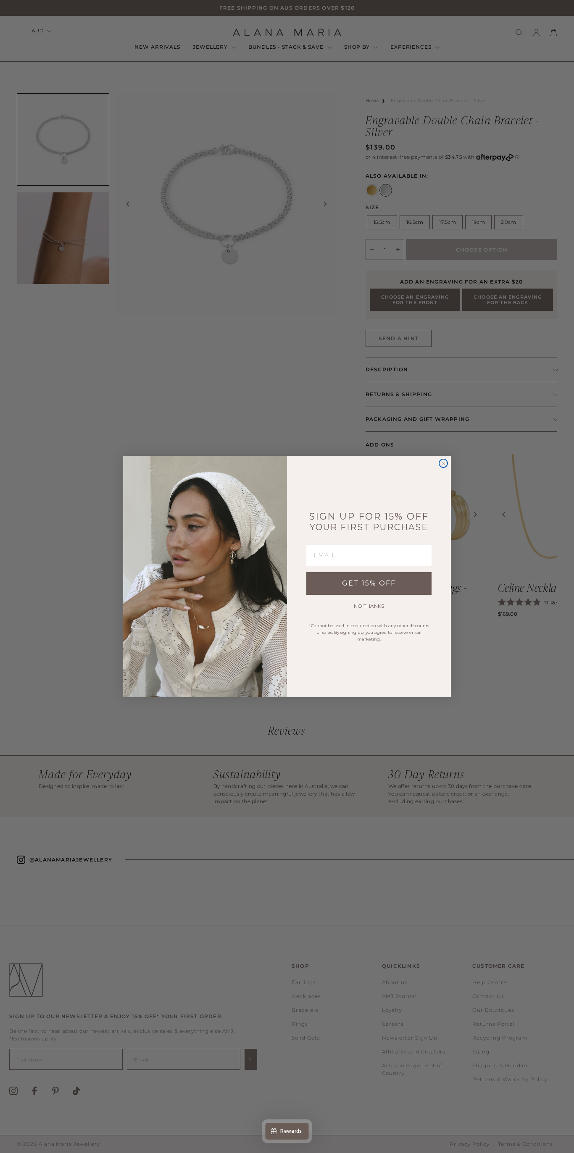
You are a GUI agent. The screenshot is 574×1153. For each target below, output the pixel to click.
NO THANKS (369, 606)
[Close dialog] (443, 463)
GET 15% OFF (369, 583)
